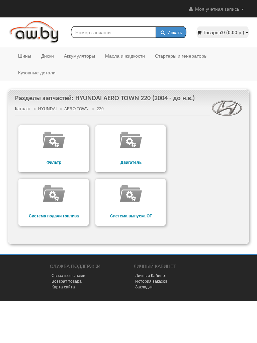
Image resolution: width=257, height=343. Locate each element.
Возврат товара (67, 281)
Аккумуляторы (79, 55)
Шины (24, 55)
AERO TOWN (76, 109)
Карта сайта (63, 286)
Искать (174, 32)
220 (100, 109)
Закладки (144, 286)
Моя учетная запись (217, 8)
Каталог (22, 109)
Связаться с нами (68, 275)
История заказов (151, 281)
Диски (47, 55)
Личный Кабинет (151, 275)
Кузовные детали (37, 72)
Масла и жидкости (125, 55)
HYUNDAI (47, 109)
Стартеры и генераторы (181, 55)
